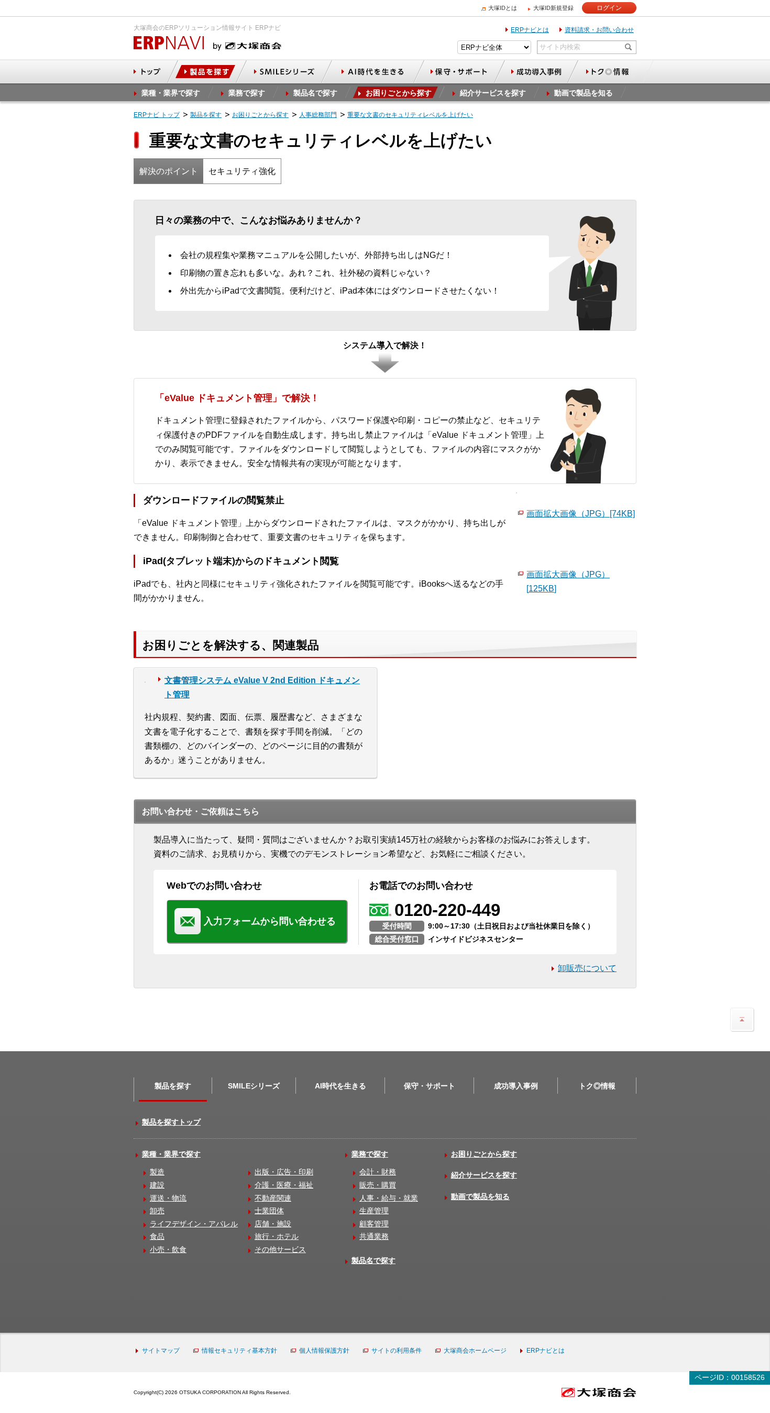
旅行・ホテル (277, 1236)
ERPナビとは (530, 30)
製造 (157, 1172)
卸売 (157, 1210)
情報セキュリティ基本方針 (239, 1350)
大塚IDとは (502, 8)
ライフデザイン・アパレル (194, 1224)
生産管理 (374, 1210)
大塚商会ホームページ (475, 1350)
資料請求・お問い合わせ (599, 30)
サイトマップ (161, 1350)
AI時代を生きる (340, 1086)
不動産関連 (273, 1198)
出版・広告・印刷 (284, 1172)
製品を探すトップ (171, 1122)
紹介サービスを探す (484, 1175)
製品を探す (173, 1086)
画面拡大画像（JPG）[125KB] (568, 581)
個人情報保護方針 (324, 1350)
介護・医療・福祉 (284, 1185)
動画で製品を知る (480, 1196)
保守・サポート (429, 1086)
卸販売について (587, 968)
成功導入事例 (516, 1086)
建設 (157, 1185)
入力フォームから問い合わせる (270, 921)
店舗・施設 (273, 1224)
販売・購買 (377, 1185)
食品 (157, 1236)
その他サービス (280, 1249)
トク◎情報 (597, 1086)
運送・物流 (168, 1198)
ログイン (609, 8)
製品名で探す (373, 1260)
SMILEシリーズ (254, 1086)
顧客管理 (374, 1224)
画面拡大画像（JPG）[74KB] (580, 513)
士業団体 (269, 1210)
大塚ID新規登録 (553, 8)
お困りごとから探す (484, 1154)
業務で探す (369, 1154)
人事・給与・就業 (388, 1198)
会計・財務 (377, 1172)
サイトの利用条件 (396, 1350)
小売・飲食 (168, 1249)
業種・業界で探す (171, 1154)
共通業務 (374, 1236)
